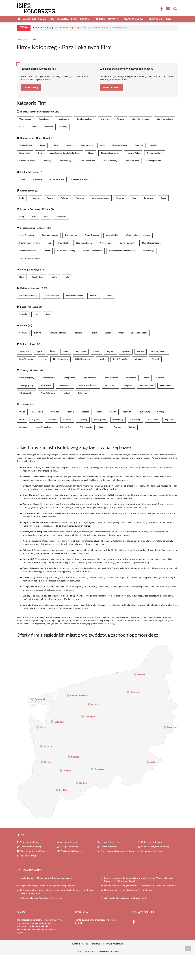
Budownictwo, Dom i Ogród (35, 138)
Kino (46, 217)
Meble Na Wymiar (119, 145)
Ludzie (167, 19)
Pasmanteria (131, 378)
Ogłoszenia (63, 19)
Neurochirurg (144, 412)
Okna (102, 145)
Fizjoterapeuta (86, 427)
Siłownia (23, 314)
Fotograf (155, 359)
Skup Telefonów (146, 386)
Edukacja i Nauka (29, 172)
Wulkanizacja (148, 251)
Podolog (70, 412)
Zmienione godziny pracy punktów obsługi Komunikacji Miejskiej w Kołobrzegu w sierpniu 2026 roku (57, 891)
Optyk (98, 412)
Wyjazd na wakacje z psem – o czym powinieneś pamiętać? (47, 886)
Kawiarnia (80, 198)
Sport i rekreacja (29, 307)
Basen (48, 314)
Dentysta (117, 427)
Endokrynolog (100, 420)
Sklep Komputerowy (74, 296)
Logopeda (36, 420)
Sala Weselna (61, 217)
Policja (42, 19)
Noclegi (54, 277)
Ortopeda (85, 412)
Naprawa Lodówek (154, 153)
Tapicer (39, 352)
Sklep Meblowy (65, 161)
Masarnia (35, 198)
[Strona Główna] (19, 19)
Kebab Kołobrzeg (28, 856)
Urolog (22, 412)
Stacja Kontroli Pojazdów (29, 258)
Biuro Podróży (37, 277)
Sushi (21, 198)
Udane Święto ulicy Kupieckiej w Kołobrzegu (41, 898)
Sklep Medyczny (65, 386)
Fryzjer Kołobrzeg (109, 847)
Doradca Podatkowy (85, 119)
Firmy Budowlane (132, 161)
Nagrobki (110, 352)
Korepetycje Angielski (80, 179)
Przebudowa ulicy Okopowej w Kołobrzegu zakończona (46, 878)
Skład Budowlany (110, 161)
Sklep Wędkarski (48, 378)
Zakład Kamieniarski (87, 161)
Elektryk (140, 352)
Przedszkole (37, 179)
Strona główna (23, 40)
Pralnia (96, 352)
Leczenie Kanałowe (43, 427)
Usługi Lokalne (28, 344)
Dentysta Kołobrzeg (29, 842)
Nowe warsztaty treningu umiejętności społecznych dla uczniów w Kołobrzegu (140, 886)
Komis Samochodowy (66, 251)
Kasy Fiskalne (63, 119)
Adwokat (120, 119)
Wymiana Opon (105, 243)
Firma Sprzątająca (60, 359)
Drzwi (40, 153)
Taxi (49, 243)
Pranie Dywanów (120, 359)
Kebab (163, 198)
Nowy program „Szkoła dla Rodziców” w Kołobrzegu (128, 890)
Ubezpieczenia (25, 119)
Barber (107, 333)
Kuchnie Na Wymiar (27, 161)
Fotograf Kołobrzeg (69, 847)
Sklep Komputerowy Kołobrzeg (34, 851)
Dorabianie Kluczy (158, 352)
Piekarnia (64, 198)
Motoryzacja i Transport (33, 228)
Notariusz (49, 127)
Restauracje (148, 198)
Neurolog (127, 412)
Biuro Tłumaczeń (26, 359)
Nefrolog (160, 412)
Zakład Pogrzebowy (83, 359)
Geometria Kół (112, 235)
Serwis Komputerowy (28, 296)
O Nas (85, 944)
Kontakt (78, 923)
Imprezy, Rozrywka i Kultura (35, 209)
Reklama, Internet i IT (31, 288)
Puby (134, 198)
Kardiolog (52, 420)
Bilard (34, 217)
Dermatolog (118, 420)
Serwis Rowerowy (127, 243)
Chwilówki (105, 119)
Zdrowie (24, 404)
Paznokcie (78, 333)
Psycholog (169, 420)
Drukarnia (94, 296)
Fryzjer (121, 333)
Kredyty (63, 127)
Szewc (65, 352)
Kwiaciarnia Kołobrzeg (151, 842)
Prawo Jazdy (63, 243)
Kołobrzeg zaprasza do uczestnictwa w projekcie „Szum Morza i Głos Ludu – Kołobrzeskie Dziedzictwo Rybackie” (139, 879)
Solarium (23, 333)
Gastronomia (27, 191)
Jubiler (146, 378)
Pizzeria (50, 198)
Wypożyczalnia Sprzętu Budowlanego (65, 153)
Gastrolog (83, 420)
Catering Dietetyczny (100, 198)
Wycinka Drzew (25, 145)
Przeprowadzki (71, 235)
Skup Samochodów (84, 243)
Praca (74, 19)
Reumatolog (135, 420)
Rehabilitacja (37, 412)
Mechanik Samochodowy (29, 243)
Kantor (34, 127)
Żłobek (22, 179)
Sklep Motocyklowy (50, 235)
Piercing (37, 333)
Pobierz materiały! (111, 87)
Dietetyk (102, 427)
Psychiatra (55, 412)
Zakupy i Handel (29, 370)
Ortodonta (23, 427)
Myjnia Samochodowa (151, 243)
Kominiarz (139, 145)
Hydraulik (126, 352)
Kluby (21, 217)
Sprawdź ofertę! (31, 87)
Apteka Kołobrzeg (68, 842)
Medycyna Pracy (65, 427)
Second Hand (110, 386)
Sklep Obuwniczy (26, 393)
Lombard (66, 393)
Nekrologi (100, 19)
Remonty (47, 161)
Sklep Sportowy (68, 378)
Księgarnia (128, 386)
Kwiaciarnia (82, 393)
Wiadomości (29, 19)
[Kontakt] (168, 8)
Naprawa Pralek (133, 153)
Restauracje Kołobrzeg (151, 851)
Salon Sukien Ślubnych (88, 386)
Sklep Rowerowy (89, 378)
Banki (21, 127)
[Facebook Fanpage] (160, 8)
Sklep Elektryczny (48, 393)
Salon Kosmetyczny (139, 333)
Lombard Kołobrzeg (110, 842)
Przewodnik (155, 19)
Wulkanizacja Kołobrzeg (71, 851)
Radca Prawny (44, 119)
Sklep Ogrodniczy (153, 161)
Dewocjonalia (166, 386)
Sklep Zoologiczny (26, 378)
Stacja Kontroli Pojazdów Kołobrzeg (117, 851)
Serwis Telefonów (51, 296)
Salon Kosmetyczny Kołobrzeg (155, 847)
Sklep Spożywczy (26, 386)
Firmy (51, 19)
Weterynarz (139, 359)
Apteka (132, 427)
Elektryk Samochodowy (92, 251)
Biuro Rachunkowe (165, 119)
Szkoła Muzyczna (57, 179)
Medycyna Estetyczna (57, 333)
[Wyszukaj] (175, 8)
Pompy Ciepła (87, 145)
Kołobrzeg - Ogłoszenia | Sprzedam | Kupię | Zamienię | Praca (95, 27)
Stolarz (91, 153)
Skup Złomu (81, 352)
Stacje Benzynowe (26, 235)
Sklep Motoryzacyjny (27, 251)
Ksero (43, 359)
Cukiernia (120, 198)
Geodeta (153, 145)
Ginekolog (67, 420)
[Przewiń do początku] (188, 948)
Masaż (22, 420)
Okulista (112, 412)
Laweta (47, 251)
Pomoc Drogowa (92, 235)
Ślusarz (53, 352)
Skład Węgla (46, 386)
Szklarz (55, 145)
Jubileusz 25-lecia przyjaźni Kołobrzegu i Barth (125, 898)
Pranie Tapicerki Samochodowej (122, 251)
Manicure (94, 333)
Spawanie (69, 145)
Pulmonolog (153, 420)
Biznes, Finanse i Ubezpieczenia (37, 112)
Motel (66, 277)
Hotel (21, 277)
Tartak (42, 145)
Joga (36, 314)
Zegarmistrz (24, 352)
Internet (109, 296)
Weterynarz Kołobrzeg (30, 847)
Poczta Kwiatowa (111, 378)
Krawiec (102, 359)
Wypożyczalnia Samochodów (138, 235)
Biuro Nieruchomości (141, 119)
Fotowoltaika (24, 153)
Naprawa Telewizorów (110, 153)
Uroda (23, 325)
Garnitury (160, 378)
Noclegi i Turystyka (30, 270)
